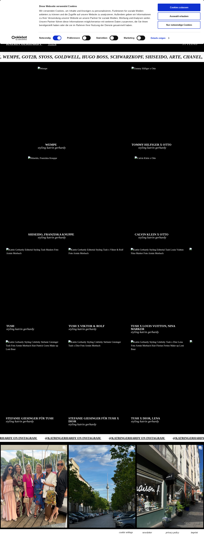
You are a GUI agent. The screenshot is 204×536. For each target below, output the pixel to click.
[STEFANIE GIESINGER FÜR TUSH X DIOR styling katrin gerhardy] (96, 377)
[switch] (86, 38)
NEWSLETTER (147, 532)
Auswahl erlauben (179, 16)
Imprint (194, 532)
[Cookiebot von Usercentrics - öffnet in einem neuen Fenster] (19, 38)
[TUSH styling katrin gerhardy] (33, 284)
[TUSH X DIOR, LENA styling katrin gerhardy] (158, 377)
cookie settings (126, 532)
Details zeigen (158, 38)
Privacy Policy (172, 532)
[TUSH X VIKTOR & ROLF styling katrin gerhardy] (96, 284)
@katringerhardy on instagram (45, 438)
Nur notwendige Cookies (179, 25)
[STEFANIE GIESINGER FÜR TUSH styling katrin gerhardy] (33, 377)
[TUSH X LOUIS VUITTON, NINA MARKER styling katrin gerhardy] (158, 284)
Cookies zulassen (179, 7)
